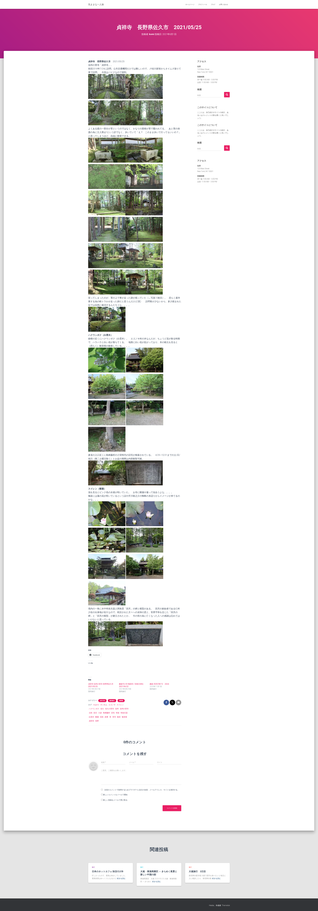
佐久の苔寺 (109, 709)
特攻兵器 (124, 713)
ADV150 (102, 700)
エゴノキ (112, 705)
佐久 (102, 709)
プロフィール (202, 4)
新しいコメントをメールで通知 (115, 795)
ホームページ (189, 4)
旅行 (93, 867)
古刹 (90, 713)
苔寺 (114, 717)
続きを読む (121, 878)
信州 (117, 709)
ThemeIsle (226, 905)
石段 (101, 717)
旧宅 (113, 713)
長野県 (121, 700)
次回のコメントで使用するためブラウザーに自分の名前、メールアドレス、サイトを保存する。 (141, 790)
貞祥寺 (91, 721)
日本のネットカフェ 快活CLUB (108, 871)
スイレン (120, 705)
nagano (96, 705)
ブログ (213, 4)
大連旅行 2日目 (197, 871)
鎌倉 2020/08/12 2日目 (159, 684)
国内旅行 (112, 700)
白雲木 (91, 717)
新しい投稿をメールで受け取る (115, 800)
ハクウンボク (94, 709)
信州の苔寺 (124, 709)
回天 (95, 713)
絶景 (106, 717)
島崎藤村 (106, 713)
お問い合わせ (223, 4)
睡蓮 (97, 717)
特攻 (117, 713)
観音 (119, 717)
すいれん (103, 705)
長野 (97, 721)
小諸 (100, 713)
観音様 (124, 717)
